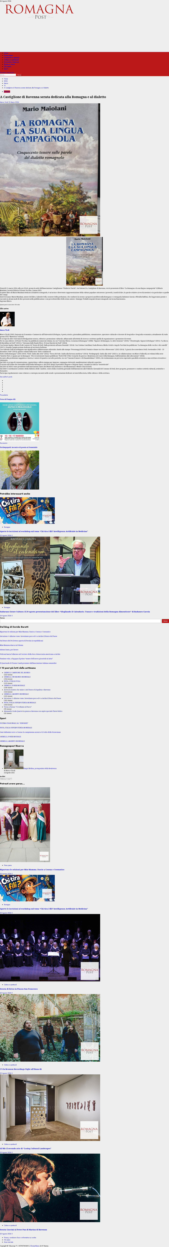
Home (6, 53)
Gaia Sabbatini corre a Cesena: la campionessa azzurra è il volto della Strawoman (30, 732)
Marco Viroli (4, 102)
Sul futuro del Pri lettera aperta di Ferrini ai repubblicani (21, 641)
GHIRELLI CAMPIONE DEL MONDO (17, 673)
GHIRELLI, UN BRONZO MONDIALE (17, 677)
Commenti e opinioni (11, 57)
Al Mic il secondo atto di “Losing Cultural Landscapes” (25, 1148)
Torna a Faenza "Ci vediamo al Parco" (18, 707)
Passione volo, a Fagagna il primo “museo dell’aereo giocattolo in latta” (26, 659)
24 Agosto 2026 (6, 616)
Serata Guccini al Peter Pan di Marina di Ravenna (23, 1229)
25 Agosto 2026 (6, 535)
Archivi (2, 776)
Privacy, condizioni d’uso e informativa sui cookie (20, 1237)
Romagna (7, 91)
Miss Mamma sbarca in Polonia (11, 645)
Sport (6, 69)
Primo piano (8, 55)
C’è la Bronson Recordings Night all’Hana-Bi (21, 1069)
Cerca (2, 618)
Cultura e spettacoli (11, 60)
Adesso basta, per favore (9, 650)
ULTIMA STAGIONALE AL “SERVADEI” (14, 723)
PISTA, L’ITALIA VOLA (12, 681)
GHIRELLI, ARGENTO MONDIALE (16, 694)
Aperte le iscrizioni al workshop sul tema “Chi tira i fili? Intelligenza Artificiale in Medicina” (44, 531)
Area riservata (8, 1242)
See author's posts (6, 377)
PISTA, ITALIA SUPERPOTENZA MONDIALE (20, 703)
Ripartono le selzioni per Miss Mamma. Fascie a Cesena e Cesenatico (25, 632)
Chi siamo (7, 66)
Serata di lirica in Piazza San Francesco (19, 989)
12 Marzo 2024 (14, 102)
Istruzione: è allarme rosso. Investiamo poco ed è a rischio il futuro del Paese (28, 636)
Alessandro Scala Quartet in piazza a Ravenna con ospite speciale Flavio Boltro (33, 711)
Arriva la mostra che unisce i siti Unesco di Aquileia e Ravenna (27, 690)
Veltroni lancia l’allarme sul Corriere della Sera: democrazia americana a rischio (30, 654)
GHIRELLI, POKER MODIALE (14, 685)
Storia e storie (9, 64)
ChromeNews (34, 1246)
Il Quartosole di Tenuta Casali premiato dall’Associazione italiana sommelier (28, 663)
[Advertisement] (84, 36)
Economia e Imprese (11, 62)
